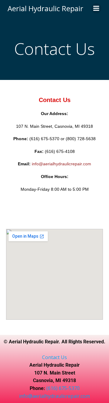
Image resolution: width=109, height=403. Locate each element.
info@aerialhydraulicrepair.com (54, 396)
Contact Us (54, 357)
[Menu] (96, 8)
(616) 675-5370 (63, 388)
